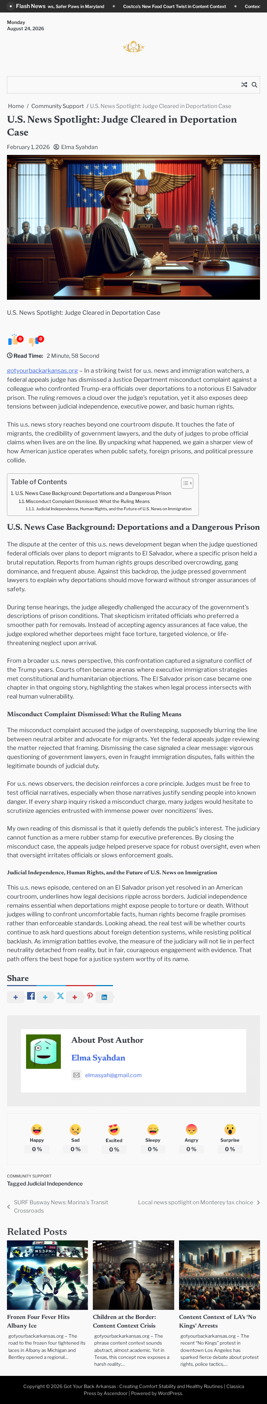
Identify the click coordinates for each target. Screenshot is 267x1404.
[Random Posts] (244, 85)
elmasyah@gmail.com (113, 1075)
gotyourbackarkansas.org (42, 370)
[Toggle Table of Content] (184, 483)
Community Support (29, 1176)
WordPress (170, 1393)
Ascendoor (116, 1393)
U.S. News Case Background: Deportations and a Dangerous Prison (93, 493)
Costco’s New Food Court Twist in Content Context (111, 6)
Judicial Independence (55, 1183)
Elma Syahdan (79, 147)
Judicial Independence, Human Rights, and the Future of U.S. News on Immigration (113, 508)
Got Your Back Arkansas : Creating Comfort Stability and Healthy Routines (143, 1386)
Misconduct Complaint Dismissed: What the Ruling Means (88, 501)
